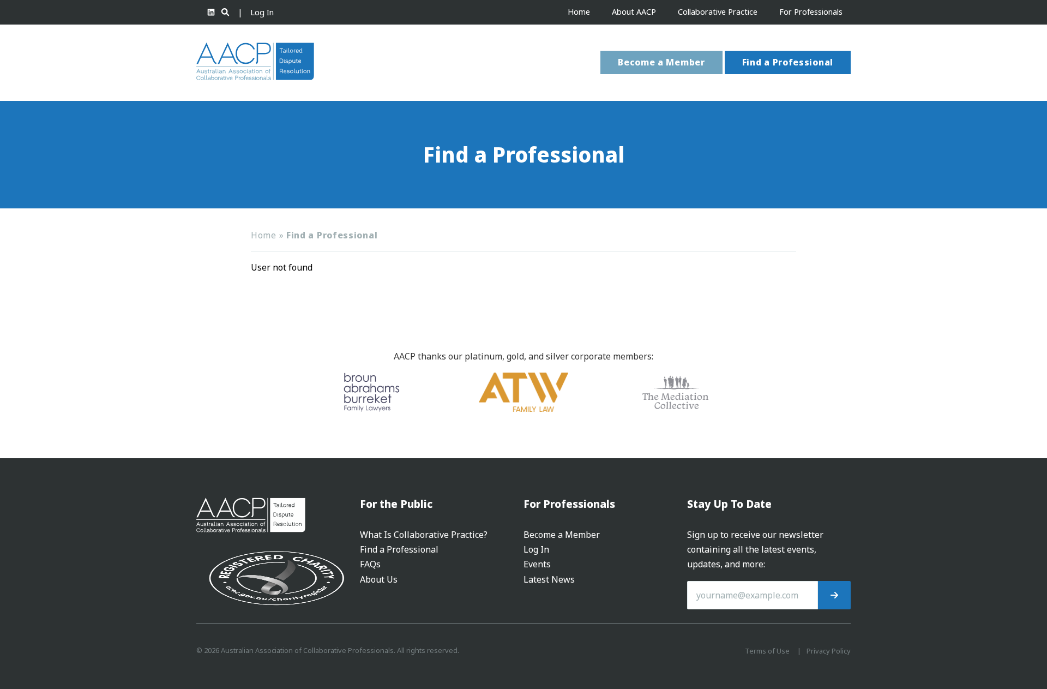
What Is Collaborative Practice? (424, 535)
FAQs (370, 564)
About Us (379, 579)
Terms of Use (767, 651)
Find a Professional (787, 62)
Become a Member (661, 62)
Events (537, 564)
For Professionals (811, 12)
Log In (262, 12)
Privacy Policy (829, 651)
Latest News (549, 579)
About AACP (634, 12)
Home (579, 12)
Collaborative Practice (717, 12)
